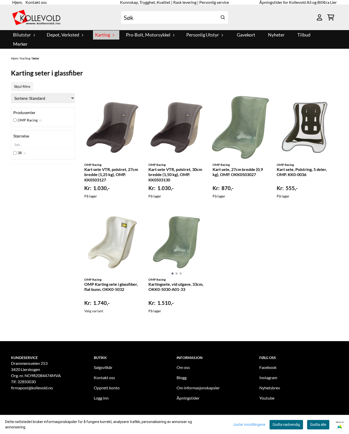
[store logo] (36, 17)
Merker (20, 44)
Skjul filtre (22, 86)
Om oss (183, 367)
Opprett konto (107, 387)
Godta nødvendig (286, 425)
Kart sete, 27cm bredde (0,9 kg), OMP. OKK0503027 (238, 172)
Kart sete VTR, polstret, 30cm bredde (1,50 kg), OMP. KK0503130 (175, 174)
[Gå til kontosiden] (319, 17)
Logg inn (101, 397)
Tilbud (303, 35)
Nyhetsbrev (269, 387)
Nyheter (276, 35)
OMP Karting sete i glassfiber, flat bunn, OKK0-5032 (111, 287)
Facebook (267, 367)
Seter (35, 58)
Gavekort (246, 35)
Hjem (15, 58)
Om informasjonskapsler (198, 387)
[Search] (223, 17)
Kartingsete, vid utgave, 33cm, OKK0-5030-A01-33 (175, 287)
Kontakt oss (104, 377)
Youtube (266, 397)
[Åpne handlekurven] (331, 17)
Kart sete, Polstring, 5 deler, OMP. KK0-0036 (302, 172)
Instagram (268, 377)
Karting (25, 58)
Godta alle (318, 425)
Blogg (182, 377)
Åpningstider (188, 397)
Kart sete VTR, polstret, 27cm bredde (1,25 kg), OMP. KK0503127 (111, 174)
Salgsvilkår (103, 367)
